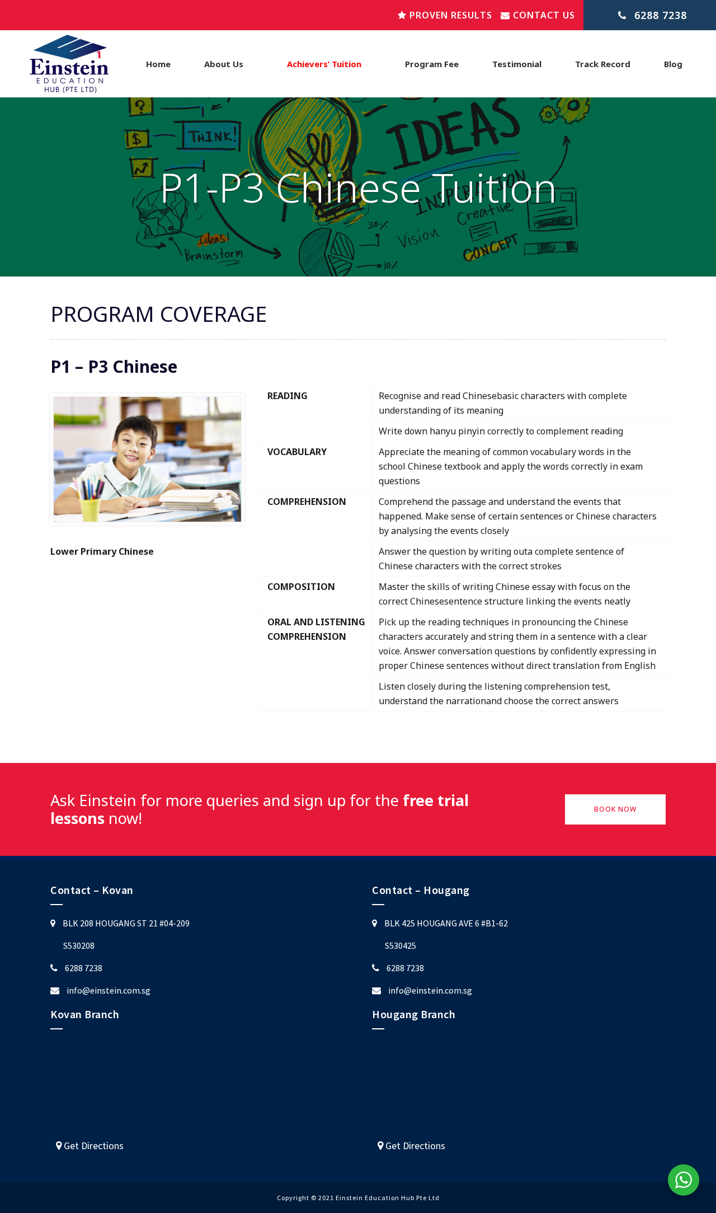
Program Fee (432, 63)
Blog (673, 63)
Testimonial (516, 63)
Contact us (542, 15)
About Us (223, 63)
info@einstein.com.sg (108, 990)
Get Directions (93, 1145)
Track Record (602, 63)
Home (158, 63)
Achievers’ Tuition (324, 63)
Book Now (615, 809)
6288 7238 (83, 967)
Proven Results (449, 15)
